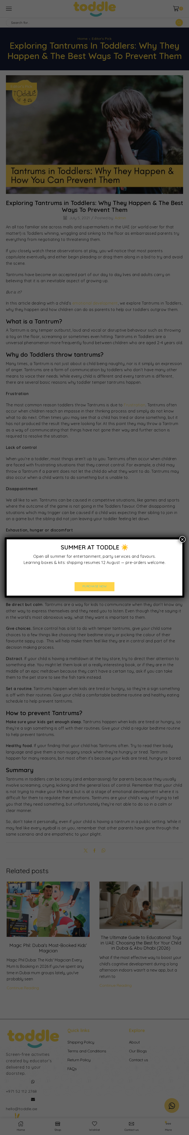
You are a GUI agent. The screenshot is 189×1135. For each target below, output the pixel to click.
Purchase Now (94, 586)
